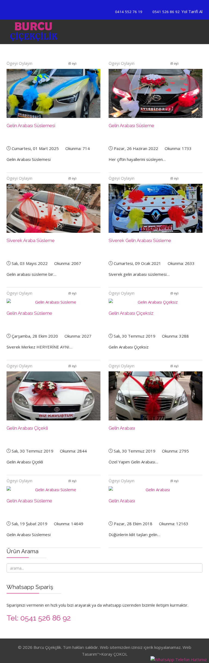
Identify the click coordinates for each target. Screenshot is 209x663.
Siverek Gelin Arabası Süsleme (140, 240)
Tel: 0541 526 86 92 (39, 618)
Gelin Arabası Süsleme (131, 125)
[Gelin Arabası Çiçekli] (53, 395)
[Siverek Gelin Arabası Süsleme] (155, 208)
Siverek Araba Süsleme (31, 240)
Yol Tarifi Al (192, 11)
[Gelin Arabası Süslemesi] (53, 93)
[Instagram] (108, 4)
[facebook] (101, 4)
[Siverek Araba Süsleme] (53, 208)
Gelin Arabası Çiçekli (27, 428)
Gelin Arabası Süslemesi (31, 125)
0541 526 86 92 (166, 11)
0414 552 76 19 (128, 11)
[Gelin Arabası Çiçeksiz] (155, 302)
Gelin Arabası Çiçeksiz (131, 313)
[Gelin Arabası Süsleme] (155, 93)
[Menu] (173, 32)
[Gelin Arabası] (155, 395)
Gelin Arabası (122, 428)
